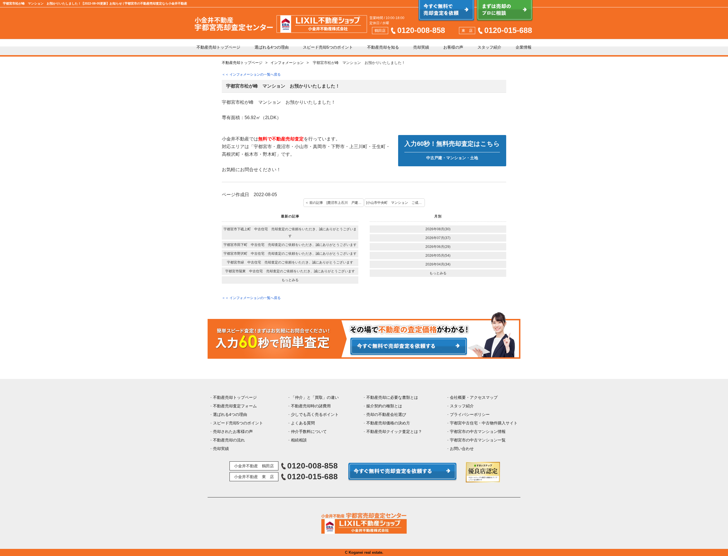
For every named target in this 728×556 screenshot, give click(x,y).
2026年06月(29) (437, 247)
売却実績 (421, 47)
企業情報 (523, 47)
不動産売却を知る (383, 47)
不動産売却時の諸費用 (311, 406)
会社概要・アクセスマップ (474, 397)
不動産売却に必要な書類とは (392, 397)
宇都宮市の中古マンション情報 (478, 431)
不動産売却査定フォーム (235, 406)
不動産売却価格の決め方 (388, 423)
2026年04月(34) (437, 264)
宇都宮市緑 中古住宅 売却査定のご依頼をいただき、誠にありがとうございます (290, 262)
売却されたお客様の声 (233, 431)
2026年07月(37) (437, 238)
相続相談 (299, 440)
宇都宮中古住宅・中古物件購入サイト (484, 423)
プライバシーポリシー (470, 414)
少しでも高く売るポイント (315, 414)
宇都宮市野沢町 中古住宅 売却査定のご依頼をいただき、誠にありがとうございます (290, 254)
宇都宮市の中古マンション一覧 (478, 440)
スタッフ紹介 (489, 47)
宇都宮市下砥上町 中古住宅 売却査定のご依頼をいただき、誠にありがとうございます (290, 232)
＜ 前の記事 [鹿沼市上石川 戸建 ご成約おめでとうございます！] (334, 203)
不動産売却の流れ (229, 440)
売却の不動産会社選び (386, 414)
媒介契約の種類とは (384, 406)
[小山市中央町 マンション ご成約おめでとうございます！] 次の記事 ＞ (395, 203)
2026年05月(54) (437, 256)
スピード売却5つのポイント (328, 47)
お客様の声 (453, 47)
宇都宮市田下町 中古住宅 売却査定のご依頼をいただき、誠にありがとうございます (290, 245)
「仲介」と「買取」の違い (315, 397)
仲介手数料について (309, 431)
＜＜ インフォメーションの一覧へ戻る (251, 74)
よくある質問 (303, 423)
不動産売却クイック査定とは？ (394, 431)
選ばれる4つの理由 (272, 47)
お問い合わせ (462, 448)
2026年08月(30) (437, 229)
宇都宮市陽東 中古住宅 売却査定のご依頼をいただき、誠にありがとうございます (290, 271)
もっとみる (290, 280)
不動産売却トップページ (218, 47)
